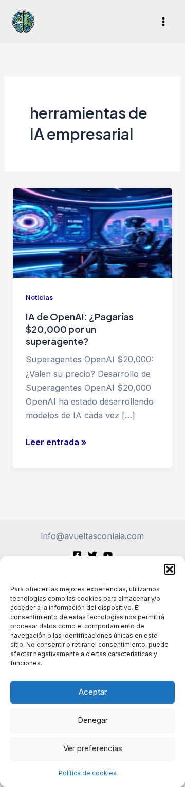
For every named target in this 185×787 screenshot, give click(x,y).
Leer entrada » (56, 442)
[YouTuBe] (108, 555)
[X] (92, 555)
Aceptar (93, 692)
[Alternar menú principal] (163, 21)
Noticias (39, 297)
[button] (169, 569)
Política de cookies (88, 773)
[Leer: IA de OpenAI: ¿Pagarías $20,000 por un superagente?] (92, 232)
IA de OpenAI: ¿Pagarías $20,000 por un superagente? (80, 329)
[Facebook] (77, 555)
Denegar (93, 720)
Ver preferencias (92, 748)
